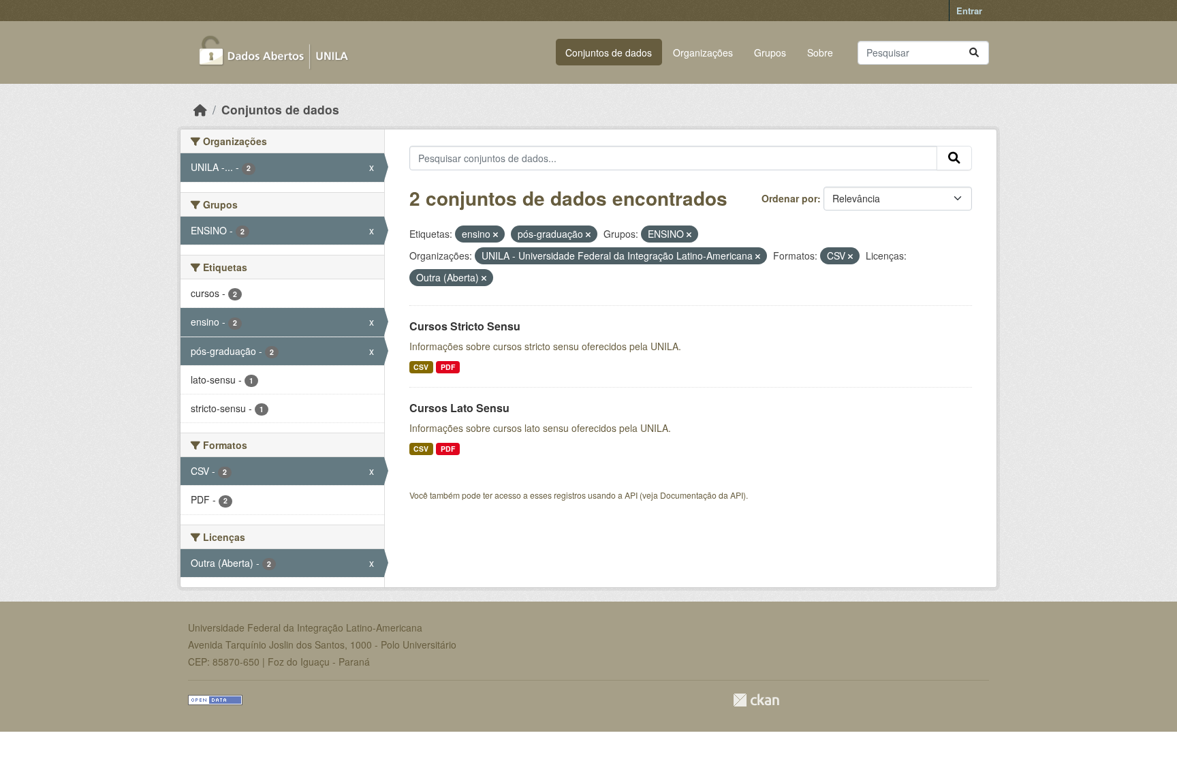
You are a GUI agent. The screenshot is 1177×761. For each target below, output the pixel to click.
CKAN (756, 700)
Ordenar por (789, 198)
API (631, 495)
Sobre (820, 52)
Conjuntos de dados (608, 52)
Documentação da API (701, 495)
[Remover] (495, 234)
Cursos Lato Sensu (459, 408)
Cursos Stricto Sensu (464, 326)
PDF (448, 367)
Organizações (703, 52)
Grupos (770, 52)
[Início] (200, 109)
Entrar (969, 10)
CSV (420, 367)
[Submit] (974, 53)
